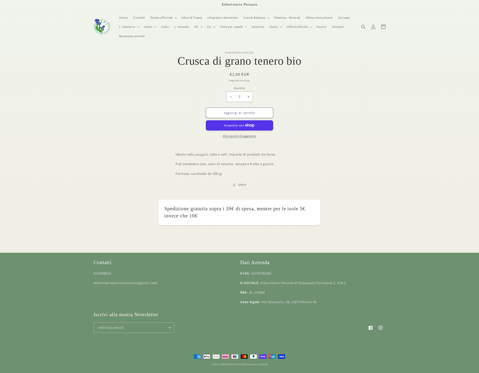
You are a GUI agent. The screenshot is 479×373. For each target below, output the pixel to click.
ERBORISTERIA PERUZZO (233, 364)
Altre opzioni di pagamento (239, 136)
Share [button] (242, 184)
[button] (163, 17)
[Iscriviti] (169, 327)
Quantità (239, 88)
